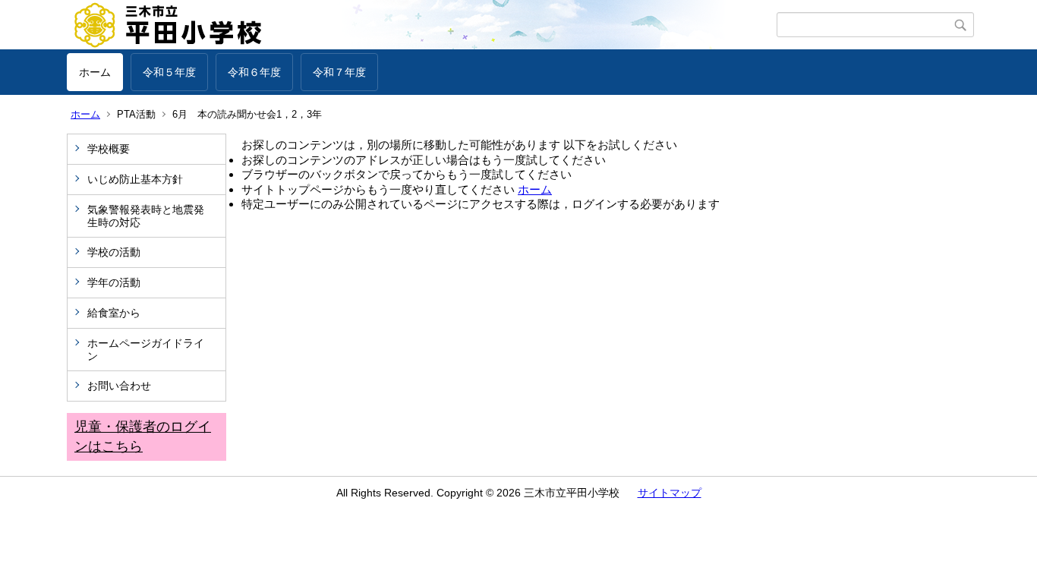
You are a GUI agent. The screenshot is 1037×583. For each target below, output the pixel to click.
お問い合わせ (119, 386)
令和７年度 (339, 72)
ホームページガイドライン (145, 349)
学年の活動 (113, 282)
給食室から (113, 313)
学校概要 (108, 149)
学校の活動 (113, 252)
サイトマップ (669, 493)
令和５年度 (169, 72)
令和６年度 (254, 72)
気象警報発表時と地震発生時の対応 (145, 215)
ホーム (95, 72)
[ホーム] (422, 25)
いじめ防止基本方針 (135, 179)
